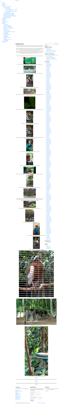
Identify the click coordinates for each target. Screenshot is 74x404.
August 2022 (48, 66)
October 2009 (48, 209)
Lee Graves (48, 56)
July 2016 (47, 134)
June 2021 (47, 79)
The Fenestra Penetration (7, 26)
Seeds (4, 38)
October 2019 (48, 98)
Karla (47, 55)
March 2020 (48, 93)
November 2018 (48, 108)
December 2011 (48, 185)
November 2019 (48, 97)
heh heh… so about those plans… (51, 51)
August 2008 (48, 222)
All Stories (5, 24)
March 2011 (48, 193)
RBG (51, 56)
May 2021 (47, 80)
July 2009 (47, 212)
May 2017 (47, 125)
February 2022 (48, 72)
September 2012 (48, 177)
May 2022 (47, 69)
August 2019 (48, 100)
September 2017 (48, 121)
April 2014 (47, 159)
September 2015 (48, 143)
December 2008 (48, 218)
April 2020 (48, 92)
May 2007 (47, 236)
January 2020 (48, 95)
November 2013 (48, 164)
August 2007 (48, 233)
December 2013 (48, 163)
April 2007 (47, 237)
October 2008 (48, 220)
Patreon (3, 22)
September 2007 (48, 232)
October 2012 (48, 176)
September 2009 (48, 210)
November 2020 (48, 86)
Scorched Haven (6, 25)
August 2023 (48, 63)
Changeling (5, 36)
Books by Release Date (7, 6)
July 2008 (47, 223)
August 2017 (48, 122)
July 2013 (47, 167)
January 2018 (48, 117)
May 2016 (47, 136)
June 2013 (47, 168)
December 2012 (48, 174)
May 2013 (47, 169)
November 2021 (48, 75)
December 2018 (48, 107)
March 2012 (48, 182)
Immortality (5, 33)
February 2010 (48, 205)
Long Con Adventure (8, 10)
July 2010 (47, 201)
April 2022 (48, 70)
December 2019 (48, 96)
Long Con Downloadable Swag (11, 11)
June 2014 (47, 157)
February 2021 (48, 83)
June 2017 (47, 124)
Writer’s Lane (4, 4)
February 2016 (48, 139)
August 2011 (48, 189)
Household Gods (6, 37)
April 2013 (47, 170)
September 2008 (48, 221)
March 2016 (48, 138)
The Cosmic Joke (6, 34)
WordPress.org (48, 248)
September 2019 (48, 99)
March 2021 (48, 82)
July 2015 (47, 145)
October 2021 (48, 76)
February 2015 (48, 150)
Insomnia (5, 35)
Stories (3, 23)
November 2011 (48, 186)
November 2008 (48, 219)
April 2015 (47, 148)
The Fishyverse (7, 8)
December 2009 (48, 207)
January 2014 (48, 162)
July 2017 (47, 123)
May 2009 (47, 214)
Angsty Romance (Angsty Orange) (9, 14)
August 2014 (48, 155)
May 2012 (47, 180)
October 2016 (48, 131)
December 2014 (48, 152)
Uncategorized (48, 242)
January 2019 (48, 106)
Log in (47, 245)
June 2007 (48, 235)
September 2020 (48, 88)
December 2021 (48, 74)
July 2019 (47, 101)
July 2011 (47, 190)
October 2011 (48, 187)
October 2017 (48, 120)
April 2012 (47, 181)
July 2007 (47, 234)
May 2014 (47, 158)
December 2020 (48, 85)
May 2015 (47, 147)
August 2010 (48, 200)
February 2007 (48, 239)
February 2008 (48, 228)
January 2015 (48, 151)
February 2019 (48, 105)
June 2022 (48, 68)
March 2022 (48, 71)
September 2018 (48, 110)
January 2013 (48, 173)
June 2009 (48, 213)
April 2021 (47, 81)
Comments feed (48, 247)
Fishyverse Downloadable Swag (11, 9)
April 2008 (48, 226)
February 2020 (48, 94)
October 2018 (48, 109)
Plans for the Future (49, 52)
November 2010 (48, 197)
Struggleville (5, 29)
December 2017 (48, 118)
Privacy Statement (32, 401)
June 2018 (47, 113)
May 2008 (47, 225)
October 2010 (48, 198)
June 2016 (47, 135)
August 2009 (48, 211)
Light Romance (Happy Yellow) (8, 13)
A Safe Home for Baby (7, 39)
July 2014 (47, 156)
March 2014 (48, 160)
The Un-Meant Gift (6, 30)
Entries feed (48, 246)
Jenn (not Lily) (48, 57)
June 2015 (47, 146)
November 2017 (48, 119)
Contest (3, 19)
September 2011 (48, 188)
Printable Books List (6, 17)
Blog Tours (5, 21)
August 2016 (48, 133)
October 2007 (48, 231)
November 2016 (48, 130)
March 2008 (48, 227)
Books (3, 5)
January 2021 (48, 84)
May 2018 (47, 114)
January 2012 (48, 184)
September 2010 (48, 199)
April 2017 (47, 126)
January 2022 (48, 73)
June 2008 (48, 224)
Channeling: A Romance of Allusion (9, 31)
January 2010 (48, 206)
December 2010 (48, 196)
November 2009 (48, 208)
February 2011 (48, 194)
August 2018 (48, 111)
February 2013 (48, 172)
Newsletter (3, 18)
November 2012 (48, 175)
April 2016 (47, 137)
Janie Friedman (48, 59)
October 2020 (48, 87)
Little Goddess (7, 12)
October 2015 (48, 142)
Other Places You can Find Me (50, 50)
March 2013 (48, 171)
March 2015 (48, 149)
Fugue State (48, 48)
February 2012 (48, 183)
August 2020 (48, 89)
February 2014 (48, 161)
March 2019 (48, 104)
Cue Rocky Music (48, 49)
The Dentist (53, 57)
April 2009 (48, 215)
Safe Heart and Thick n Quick (53, 55)
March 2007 (48, 238)
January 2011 (48, 195)
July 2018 (47, 112)
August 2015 (48, 144)
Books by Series (6, 7)
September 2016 (48, 132)
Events (3, 20)
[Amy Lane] (17, 0)
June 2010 (47, 202)
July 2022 (47, 67)
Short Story (5, 32)
